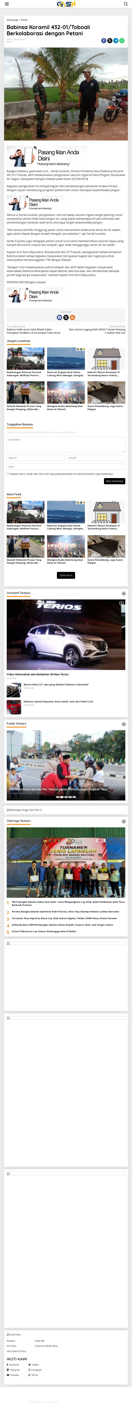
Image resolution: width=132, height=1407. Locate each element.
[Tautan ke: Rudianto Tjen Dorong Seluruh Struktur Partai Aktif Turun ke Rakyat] (66, 765)
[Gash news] (67, 3)
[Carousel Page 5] (74, 797)
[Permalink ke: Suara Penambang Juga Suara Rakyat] (106, 392)
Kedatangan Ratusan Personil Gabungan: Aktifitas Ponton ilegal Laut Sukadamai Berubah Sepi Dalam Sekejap (25, 374)
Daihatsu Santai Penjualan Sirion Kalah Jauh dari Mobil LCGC (59, 701)
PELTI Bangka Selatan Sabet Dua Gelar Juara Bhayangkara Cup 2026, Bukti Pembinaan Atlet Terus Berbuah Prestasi (68, 903)
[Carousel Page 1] (57, 797)
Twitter (35, 1364)
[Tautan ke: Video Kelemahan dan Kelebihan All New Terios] (66, 634)
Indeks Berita (52, 1402)
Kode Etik (40, 1340)
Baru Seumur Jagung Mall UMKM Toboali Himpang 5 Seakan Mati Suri (97, 329)
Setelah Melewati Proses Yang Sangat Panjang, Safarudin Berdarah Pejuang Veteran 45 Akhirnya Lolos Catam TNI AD (24, 408)
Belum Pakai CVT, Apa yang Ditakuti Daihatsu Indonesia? (56, 684)
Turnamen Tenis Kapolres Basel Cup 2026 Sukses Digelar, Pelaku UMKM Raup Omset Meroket (64, 918)
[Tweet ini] (109, 40)
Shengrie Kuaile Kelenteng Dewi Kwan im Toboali (65, 408)
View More (66, 575)
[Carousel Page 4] (70, 797)
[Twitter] (66, 317)
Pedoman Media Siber (46, 1345)
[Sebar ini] (103, 40)
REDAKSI (36, 1402)
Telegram (15, 1369)
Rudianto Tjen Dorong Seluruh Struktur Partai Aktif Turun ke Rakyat (54, 789)
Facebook (14, 1364)
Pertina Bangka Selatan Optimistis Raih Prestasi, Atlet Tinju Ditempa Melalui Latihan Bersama (65, 911)
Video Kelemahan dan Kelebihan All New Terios (38, 674)
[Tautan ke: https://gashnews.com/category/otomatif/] (124, 594)
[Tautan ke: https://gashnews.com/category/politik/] (124, 724)
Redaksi (11, 1340)
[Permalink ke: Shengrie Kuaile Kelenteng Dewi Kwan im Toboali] (66, 392)
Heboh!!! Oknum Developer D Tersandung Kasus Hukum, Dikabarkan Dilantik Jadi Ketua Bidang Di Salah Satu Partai (105, 374)
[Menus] (7, 4)
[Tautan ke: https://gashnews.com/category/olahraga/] (124, 821)
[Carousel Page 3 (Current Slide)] (66, 797)
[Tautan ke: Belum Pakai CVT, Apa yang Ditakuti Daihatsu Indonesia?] (14, 690)
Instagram (36, 1369)
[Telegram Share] (115, 40)
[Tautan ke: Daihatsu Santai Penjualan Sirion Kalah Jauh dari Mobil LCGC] (14, 707)
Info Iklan (11, 1345)
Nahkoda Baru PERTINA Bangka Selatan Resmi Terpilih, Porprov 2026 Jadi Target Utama (62, 924)
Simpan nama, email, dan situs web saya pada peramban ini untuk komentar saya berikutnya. (61, 473)
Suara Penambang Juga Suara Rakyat (105, 408)
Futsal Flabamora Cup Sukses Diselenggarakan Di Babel (44, 931)
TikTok (34, 1375)
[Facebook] (59, 317)
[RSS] (72, 317)
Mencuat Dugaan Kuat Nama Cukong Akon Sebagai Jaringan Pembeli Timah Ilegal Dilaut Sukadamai (65, 374)
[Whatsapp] (121, 40)
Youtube (14, 1375)
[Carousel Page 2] (62, 797)
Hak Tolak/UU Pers (16, 1351)
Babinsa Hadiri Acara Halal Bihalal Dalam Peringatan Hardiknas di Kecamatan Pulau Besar (33, 329)
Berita (9, 42)
